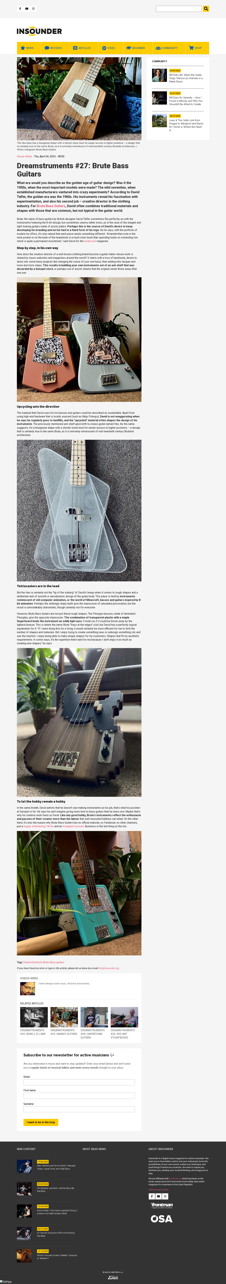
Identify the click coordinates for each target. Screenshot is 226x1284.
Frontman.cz (175, 1178)
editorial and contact (158, 1189)
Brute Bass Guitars (51, 206)
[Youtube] (27, 9)
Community (170, 48)
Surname (28, 1103)
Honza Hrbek (24, 156)
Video (111, 48)
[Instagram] (33, 9)
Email (26, 1076)
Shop (198, 48)
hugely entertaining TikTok (39, 826)
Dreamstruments (32, 962)
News (30, 48)
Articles (84, 48)
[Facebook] (20, 9)
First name (29, 1090)
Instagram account (73, 826)
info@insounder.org (108, 968)
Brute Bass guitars (53, 962)
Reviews (56, 48)
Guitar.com (90, 241)
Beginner (138, 48)
